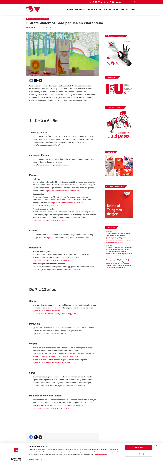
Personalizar (137, 454)
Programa (92, 9)
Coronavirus (45, 18)
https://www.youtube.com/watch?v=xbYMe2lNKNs (51, 363)
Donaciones (124, 9)
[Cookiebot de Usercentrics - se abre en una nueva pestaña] (16, 459)
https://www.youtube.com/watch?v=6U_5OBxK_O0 (52, 220)
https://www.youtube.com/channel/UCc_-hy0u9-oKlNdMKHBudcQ (64, 238)
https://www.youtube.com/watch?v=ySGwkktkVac (65, 269)
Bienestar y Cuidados (33, 18)
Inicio (71, 9)
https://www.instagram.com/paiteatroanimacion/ (50, 165)
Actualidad (80, 9)
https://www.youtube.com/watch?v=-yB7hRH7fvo (51, 260)
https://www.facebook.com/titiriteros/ (46, 145)
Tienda (133, 9)
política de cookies (100, 454)
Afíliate (115, 9)
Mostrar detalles (33, 459)
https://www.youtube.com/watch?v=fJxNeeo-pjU (68, 386)
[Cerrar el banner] (156, 445)
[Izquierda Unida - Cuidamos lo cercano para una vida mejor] (33, 9)
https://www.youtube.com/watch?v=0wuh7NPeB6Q (52, 334)
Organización (105, 9)
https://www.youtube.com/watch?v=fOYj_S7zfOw (51, 408)
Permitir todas (138, 447)
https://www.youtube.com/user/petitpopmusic (62, 191)
